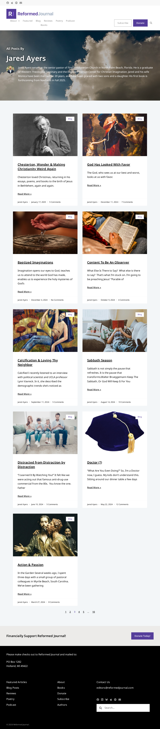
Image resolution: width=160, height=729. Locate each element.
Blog (38, 20)
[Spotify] (16, 3)
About (13, 20)
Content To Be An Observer (108, 262)
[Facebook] (7, 3)
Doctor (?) (94, 462)
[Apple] (12, 3)
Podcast (70, 20)
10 (93, 611)
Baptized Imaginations (35, 262)
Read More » (25, 193)
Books (44, 24)
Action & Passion (30, 565)
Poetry (59, 20)
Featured (27, 20)
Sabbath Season (99, 360)
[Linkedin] (102, 699)
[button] (151, 23)
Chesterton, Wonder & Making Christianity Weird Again (41, 166)
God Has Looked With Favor (108, 164)
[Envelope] (21, 3)
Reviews (48, 20)
